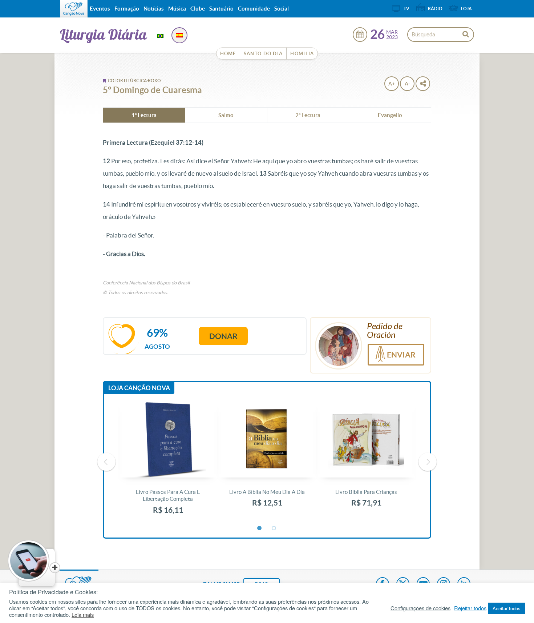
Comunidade (254, 8)
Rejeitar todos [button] (470, 608)
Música (177, 8)
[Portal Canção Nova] (74, 8)
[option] (168, 462)
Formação (126, 8)
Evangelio (390, 115)
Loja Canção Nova (139, 387)
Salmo (226, 115)
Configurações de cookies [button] (420, 608)
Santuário (221, 8)
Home (228, 53)
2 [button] (274, 528)
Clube (197, 8)
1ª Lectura (144, 115)
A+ (391, 84)
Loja (466, 8)
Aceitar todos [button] (507, 608)
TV (406, 8)
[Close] (54, 567)
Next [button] (427, 462)
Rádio (435, 8)
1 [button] (259, 528)
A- (407, 84)
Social (281, 8)
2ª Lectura (307, 115)
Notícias (153, 8)
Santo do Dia (263, 53)
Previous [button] (106, 462)
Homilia (302, 53)
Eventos (100, 8)
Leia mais (83, 614)
